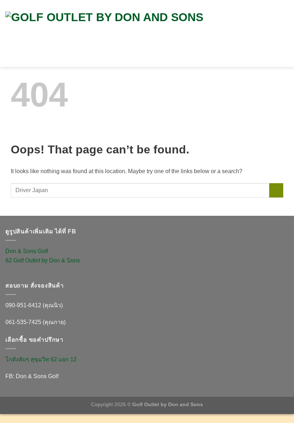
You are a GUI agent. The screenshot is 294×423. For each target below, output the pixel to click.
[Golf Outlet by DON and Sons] (130, 34)
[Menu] (282, 40)
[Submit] (276, 190)
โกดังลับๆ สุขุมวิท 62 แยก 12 (41, 359)
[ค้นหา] (278, 25)
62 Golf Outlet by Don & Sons (42, 260)
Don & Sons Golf (26, 251)
